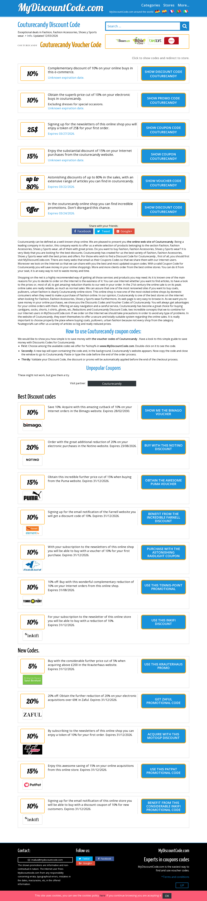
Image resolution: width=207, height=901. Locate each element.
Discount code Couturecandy (166, 73)
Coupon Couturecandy (163, 156)
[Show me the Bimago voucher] (32, 426)
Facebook (83, 231)
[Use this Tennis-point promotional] (32, 601)
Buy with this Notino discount (163, 447)
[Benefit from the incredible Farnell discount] (32, 531)
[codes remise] (172, 11)
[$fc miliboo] (171, 40)
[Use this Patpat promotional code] (32, 785)
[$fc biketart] (155, 40)
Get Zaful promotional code (163, 701)
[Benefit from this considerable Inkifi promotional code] (32, 820)
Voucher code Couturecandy (165, 183)
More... (183, 5)
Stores (168, 5)
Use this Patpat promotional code (163, 771)
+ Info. (29, 36)
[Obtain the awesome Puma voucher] (32, 496)
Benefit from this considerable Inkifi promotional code (163, 806)
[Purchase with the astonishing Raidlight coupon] (32, 566)
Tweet (105, 231)
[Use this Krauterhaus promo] (32, 680)
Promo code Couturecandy (165, 100)
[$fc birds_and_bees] (139, 40)
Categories (150, 5)
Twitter (85, 858)
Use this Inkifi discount (163, 622)
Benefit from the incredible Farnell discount (163, 517)
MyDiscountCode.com (60, 7)
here (102, 895)
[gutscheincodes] (157, 11)
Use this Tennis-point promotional (163, 587)
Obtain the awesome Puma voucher (163, 482)
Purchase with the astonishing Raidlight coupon (163, 552)
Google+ (125, 231)
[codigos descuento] (164, 11)
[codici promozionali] (186, 11)
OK (167, 896)
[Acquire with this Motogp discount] (32, 750)
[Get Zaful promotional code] (32, 715)
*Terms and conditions (175, 877)
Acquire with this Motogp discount (163, 736)
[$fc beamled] (123, 40)
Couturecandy (112, 383)
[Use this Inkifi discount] (32, 636)
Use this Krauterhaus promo (163, 666)
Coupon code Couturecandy (165, 129)
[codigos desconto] (179, 11)
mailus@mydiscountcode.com (46, 859)
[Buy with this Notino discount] (32, 461)
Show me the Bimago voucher (163, 412)
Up (182, 885)
